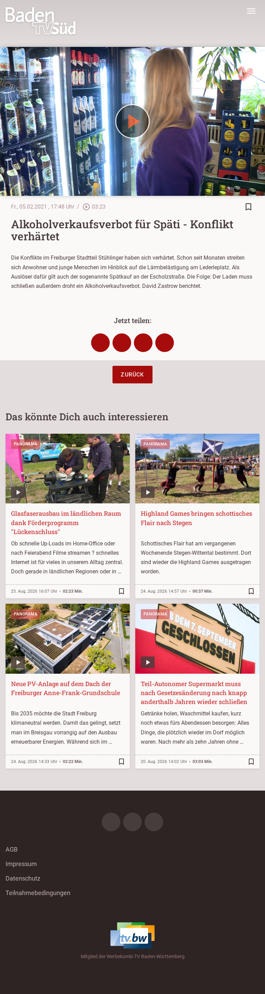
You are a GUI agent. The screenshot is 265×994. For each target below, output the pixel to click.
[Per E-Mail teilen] (164, 342)
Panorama (25, 444)
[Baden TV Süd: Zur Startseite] (41, 20)
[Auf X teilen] (121, 342)
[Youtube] (154, 822)
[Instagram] (132, 822)
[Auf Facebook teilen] (100, 342)
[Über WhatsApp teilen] (143, 342)
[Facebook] (111, 822)
